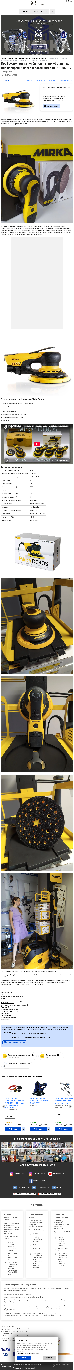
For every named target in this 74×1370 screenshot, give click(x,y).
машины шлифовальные (38, 58)
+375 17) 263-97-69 (26, 1298)
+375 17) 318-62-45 (24, 1300)
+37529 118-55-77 (25, 1279)
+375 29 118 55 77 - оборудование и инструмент (30, 1018)
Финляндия (5, 1005)
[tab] (30, 53)
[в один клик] (23, 1114)
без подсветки (6, 1001)
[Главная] (36, 7)
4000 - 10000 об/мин (7, 988)
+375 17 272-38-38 (39, 970)
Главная (3, 58)
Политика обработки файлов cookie (28, 1353)
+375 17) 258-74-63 (37, 1300)
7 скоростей (5, 992)
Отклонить (49, 1358)
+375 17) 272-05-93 (57, 1300)
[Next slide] (68, 35)
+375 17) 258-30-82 (39, 1298)
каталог (25, 11)
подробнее (10, 1099)
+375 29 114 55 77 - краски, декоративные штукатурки (32, 1023)
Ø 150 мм (4, 984)
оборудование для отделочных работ (18, 58)
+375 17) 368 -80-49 (53, 1298)
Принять (24, 1358)
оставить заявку (51, 105)
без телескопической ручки (10, 996)
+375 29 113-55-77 (26, 970)
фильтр (6, 79)
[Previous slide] (3, 35)
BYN (69, 1)
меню (34, 11)
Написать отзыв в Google (25, 1179)
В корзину (14, 1114)
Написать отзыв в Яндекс (49, 1179)
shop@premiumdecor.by (37, 1282)
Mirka (2, 980)
